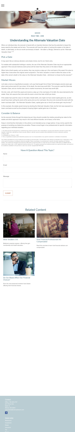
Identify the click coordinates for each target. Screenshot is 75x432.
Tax (6, 430)
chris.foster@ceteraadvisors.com (14, 410)
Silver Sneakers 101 (10, 239)
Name (5, 154)
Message (6, 176)
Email (5, 165)
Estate (7, 425)
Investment (8, 423)
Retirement (8, 420)
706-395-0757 (13, 402)
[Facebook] (6, 412)
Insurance (8, 427)
